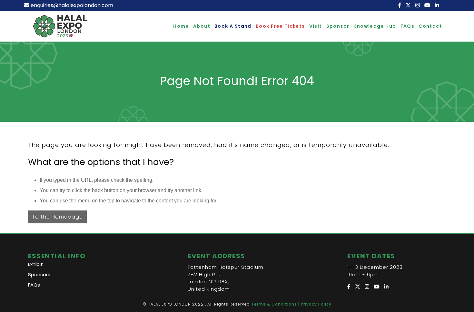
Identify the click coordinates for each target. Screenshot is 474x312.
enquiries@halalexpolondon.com (72, 5)
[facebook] (400, 5)
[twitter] (409, 5)
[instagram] (418, 5)
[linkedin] (437, 5)
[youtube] (427, 5)
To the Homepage (57, 216)
